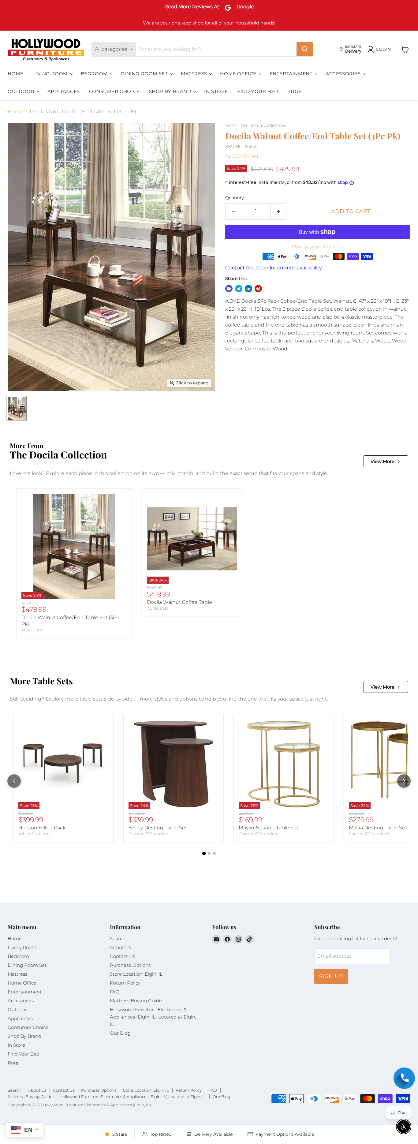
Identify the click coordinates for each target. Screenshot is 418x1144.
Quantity (234, 197)
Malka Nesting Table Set (378, 828)
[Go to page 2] (209, 853)
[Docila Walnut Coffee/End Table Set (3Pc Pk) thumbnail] (16, 408)
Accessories (344, 74)
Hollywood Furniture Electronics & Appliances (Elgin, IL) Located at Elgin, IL (153, 1017)
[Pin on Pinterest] (258, 288)
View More (382, 461)
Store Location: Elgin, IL (136, 974)
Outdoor (22, 91)
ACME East (245, 156)
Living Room (50, 74)
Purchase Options (130, 965)
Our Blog (120, 1033)
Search (117, 938)
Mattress (194, 74)
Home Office (239, 74)
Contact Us (122, 956)
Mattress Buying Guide (136, 1001)
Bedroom (95, 74)
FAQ (115, 992)
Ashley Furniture (34, 833)
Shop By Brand (170, 91)
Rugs (294, 91)
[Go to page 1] (204, 853)
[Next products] (404, 781)
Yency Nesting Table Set (158, 828)
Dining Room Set (145, 74)
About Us (120, 947)
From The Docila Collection (255, 125)
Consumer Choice (114, 91)
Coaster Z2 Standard (149, 833)
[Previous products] (14, 781)
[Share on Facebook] (229, 288)
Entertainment (292, 74)
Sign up (331, 976)
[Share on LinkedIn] (248, 288)
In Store (216, 91)
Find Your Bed (257, 91)
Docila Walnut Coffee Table (179, 602)
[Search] (305, 49)
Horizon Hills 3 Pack (41, 828)
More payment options (318, 246)
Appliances (63, 91)
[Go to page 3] (214, 853)
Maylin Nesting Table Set (268, 828)
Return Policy (125, 983)
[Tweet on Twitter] (238, 288)
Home (15, 74)
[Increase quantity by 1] (278, 211)
